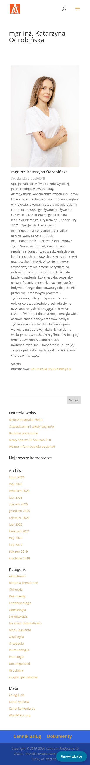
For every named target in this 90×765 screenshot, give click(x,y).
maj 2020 (15, 538)
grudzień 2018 (19, 558)
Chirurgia (16, 589)
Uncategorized (19, 663)
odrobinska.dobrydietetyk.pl (51, 369)
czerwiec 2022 (19, 518)
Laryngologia (18, 616)
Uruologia (16, 670)
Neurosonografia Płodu (26, 420)
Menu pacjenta (20, 630)
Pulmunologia (19, 650)
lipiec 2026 (17, 477)
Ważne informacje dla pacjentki (32, 446)
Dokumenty (17, 596)
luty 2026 (15, 497)
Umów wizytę (71, 756)
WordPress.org (19, 715)
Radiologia (16, 657)
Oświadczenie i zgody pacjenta (31, 426)
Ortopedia (16, 643)
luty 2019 (15, 544)
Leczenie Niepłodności (25, 623)
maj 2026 (15, 484)
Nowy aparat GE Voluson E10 (30, 440)
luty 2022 (15, 524)
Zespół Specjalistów (23, 677)
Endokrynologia (20, 603)
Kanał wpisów (19, 702)
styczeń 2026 (18, 504)
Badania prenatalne (23, 433)
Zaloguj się (17, 695)
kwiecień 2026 (19, 491)
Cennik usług (27, 736)
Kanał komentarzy (22, 708)
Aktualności (17, 576)
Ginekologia (17, 610)
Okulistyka (16, 637)
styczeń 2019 (18, 551)
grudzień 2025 (19, 511)
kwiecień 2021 (19, 531)
